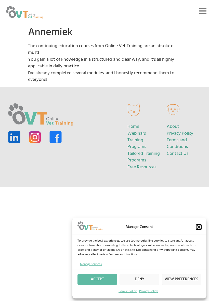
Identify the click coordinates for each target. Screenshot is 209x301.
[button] (198, 227)
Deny (139, 279)
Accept (97, 279)
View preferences (181, 279)
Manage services (91, 264)
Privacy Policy (148, 291)
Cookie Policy (128, 291)
